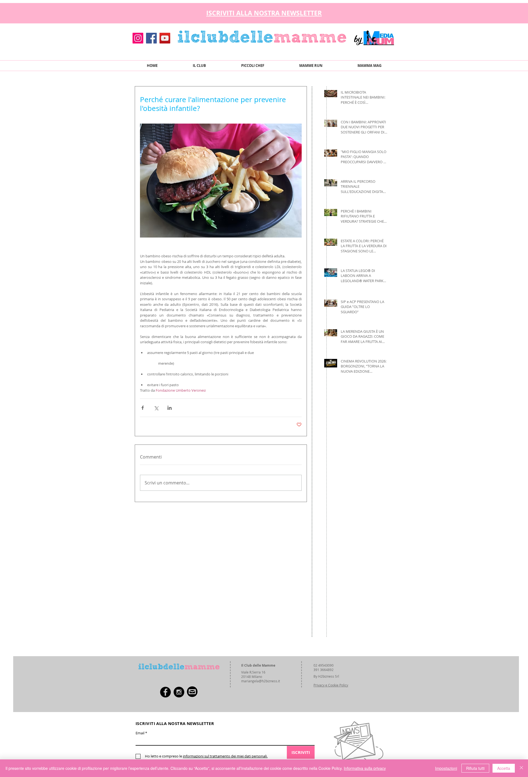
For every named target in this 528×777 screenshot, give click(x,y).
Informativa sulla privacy (365, 768)
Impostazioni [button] (446, 768)
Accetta (503, 768)
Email (140, 733)
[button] (390, 11)
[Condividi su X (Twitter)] (156, 407)
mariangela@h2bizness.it (260, 681)
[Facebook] (151, 38)
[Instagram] (138, 38)
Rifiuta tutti (475, 768)
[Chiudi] (521, 768)
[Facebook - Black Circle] (165, 692)
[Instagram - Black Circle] (179, 692)
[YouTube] (165, 38)
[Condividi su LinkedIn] (169, 407)
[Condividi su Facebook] (142, 407)
